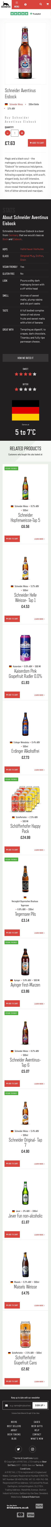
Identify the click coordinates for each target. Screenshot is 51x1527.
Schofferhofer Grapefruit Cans (25, 1360)
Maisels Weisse (25, 1286)
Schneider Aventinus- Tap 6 (25, 1062)
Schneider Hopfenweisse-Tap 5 (25, 517)
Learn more (39, 539)
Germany (13, 235)
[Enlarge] (25, 53)
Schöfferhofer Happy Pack (25, 828)
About (14, 1430)
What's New (37, 1438)
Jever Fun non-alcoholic (25, 1215)
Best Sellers (14, 1425)
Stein (23, 259)
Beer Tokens (14, 1434)
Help (37, 1430)
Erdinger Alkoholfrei (25, 751)
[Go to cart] (47, 4)
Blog (14, 1438)
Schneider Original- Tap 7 (25, 1142)
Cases (37, 1421)
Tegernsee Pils (25, 914)
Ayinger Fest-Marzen (25, 984)
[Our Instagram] (32, 1449)
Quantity (9, 127)
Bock (5, 239)
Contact (37, 1434)
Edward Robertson (31, 1496)
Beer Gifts (37, 1425)
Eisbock (17, 239)
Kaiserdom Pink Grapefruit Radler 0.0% (25, 673)
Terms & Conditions (23, 1458)
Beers (14, 1421)
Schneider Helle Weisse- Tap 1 (25, 597)
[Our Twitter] (18, 1449)
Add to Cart (38, 142)
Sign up (39, 1405)
